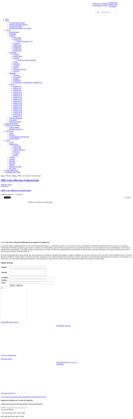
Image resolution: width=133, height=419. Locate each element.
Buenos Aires (17, 56)
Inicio (7, 19)
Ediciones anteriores (15, 129)
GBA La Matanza (19, 150)
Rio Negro (12, 168)
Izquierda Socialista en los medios (20, 28)
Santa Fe (16, 67)
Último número (14, 127)
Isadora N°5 (17, 86)
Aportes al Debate (15, 122)
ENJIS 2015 (17, 47)
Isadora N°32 (17, 116)
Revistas (12, 135)
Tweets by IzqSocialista (8, 355)
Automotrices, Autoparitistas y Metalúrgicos (27, 82)
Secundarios (17, 39)
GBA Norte (17, 146)
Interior (15, 155)
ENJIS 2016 (17, 45)
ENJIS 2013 (17, 51)
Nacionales (12, 34)
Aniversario (13, 120)
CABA (15, 62)
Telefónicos (17, 81)
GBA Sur (16, 152)
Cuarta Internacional (11, 170)
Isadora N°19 (17, 99)
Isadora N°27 (17, 107)
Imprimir (4, 184)
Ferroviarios (17, 77)
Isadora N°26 (17, 105)
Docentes (16, 75)
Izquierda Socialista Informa (18, 24)
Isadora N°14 (17, 94)
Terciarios (16, 43)
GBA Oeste (17, 148)
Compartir (128, 197)
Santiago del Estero (19, 69)
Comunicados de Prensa (17, 23)
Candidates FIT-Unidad (12, 172)
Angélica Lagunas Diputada (26, 60)
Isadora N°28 (17, 109)
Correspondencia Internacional (19, 137)
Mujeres (11, 84)
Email (10, 184)
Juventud (12, 36)
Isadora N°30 (17, 112)
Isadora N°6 (17, 88)
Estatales (16, 79)
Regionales (12, 52)
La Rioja (16, 66)
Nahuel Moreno (14, 138)
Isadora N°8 (17, 90)
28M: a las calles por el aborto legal (20, 180)
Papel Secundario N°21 (25, 41)
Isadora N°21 (17, 101)
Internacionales (14, 32)
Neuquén (16, 58)
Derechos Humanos (15, 118)
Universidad (17, 38)
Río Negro (16, 64)
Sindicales (12, 73)
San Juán (12, 163)
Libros (11, 133)
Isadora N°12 (17, 92)
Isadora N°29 (17, 110)
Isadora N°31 (17, 114)
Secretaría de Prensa (15, 26)
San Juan (16, 71)
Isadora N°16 (17, 97)
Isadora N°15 (17, 95)
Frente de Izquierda (11, 124)
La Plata (16, 153)
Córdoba (16, 54)
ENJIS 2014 (17, 49)
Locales (7, 140)
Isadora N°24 (17, 103)
